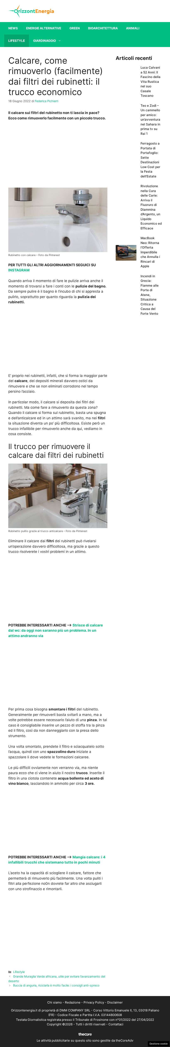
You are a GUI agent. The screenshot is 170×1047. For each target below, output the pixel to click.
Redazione (72, 1002)
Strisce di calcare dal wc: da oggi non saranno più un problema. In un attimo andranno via (55, 630)
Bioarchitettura (103, 28)
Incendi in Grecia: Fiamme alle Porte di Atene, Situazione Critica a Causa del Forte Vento (150, 295)
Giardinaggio (44, 41)
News (13, 28)
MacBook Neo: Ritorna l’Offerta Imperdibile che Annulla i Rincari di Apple (150, 252)
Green (74, 28)
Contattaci (115, 1024)
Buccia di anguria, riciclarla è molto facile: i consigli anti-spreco (56, 985)
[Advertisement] (58, 155)
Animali (132, 28)
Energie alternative (43, 28)
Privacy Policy (94, 1002)
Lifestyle (16, 41)
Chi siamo (54, 1002)
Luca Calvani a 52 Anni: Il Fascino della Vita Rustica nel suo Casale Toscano (150, 82)
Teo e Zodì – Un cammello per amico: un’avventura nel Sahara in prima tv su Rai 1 (150, 120)
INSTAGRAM (19, 270)
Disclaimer (115, 1002)
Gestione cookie (158, 1043)
